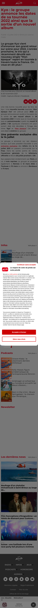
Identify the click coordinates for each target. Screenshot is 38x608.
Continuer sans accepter (26, 264)
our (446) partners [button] (13, 274)
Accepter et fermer (19, 332)
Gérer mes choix (19, 339)
